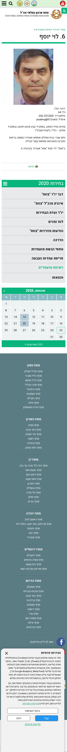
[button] (11, 3)
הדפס (31, 166)
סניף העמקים (33, 394)
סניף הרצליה (33, 443)
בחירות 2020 (51, 183)
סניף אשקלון (33, 587)
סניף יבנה (33, 533)
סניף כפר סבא (33, 430)
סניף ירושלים (34, 555)
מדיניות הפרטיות (30, 703)
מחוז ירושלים (34, 549)
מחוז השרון (33, 419)
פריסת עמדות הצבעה (47, 258)
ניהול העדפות (32, 710)
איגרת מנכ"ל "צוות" (48, 203)
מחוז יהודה (33, 513)
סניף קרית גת (33, 600)
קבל (46, 718)
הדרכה (58, 240)
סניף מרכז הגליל (33, 385)
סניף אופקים (33, 605)
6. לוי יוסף (52, 36)
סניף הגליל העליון (33, 371)
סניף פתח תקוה (34, 479)
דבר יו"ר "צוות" (52, 194)
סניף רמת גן (33, 483)
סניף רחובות (33, 528)
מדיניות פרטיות (33, 724)
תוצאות (57, 277)
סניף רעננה (33, 439)
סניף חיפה (33, 403)
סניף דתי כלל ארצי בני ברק (33, 465)
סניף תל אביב (33, 492)
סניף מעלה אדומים (33, 560)
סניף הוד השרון (33, 434)
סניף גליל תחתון (33, 380)
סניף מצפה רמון (33, 618)
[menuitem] (33, 194)
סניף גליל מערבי (33, 376)
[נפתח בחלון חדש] (62, 3)
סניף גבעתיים (34, 488)
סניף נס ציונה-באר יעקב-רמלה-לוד (34, 524)
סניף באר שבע (33, 596)
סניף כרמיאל (33, 389)
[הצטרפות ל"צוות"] (27, 3)
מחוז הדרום (33, 581)
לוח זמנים (55, 221)
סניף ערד (33, 614)
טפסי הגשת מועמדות (47, 249)
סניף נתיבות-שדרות (33, 591)
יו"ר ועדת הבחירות (49, 212)
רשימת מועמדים (44, 29)
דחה (18, 718)
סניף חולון (33, 497)
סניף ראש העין (33, 474)
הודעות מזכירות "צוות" (46, 230)
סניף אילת (33, 623)
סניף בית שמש (33, 564)
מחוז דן (33, 459)
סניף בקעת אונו (34, 470)
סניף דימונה (33, 609)
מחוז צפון (33, 365)
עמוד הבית (60, 29)
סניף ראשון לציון (33, 519)
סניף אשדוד (33, 537)
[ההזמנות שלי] (20, 3)
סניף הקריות (33, 398)
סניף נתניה (33, 425)
